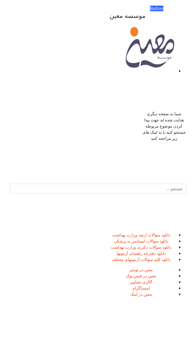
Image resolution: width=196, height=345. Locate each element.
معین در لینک (141, 294)
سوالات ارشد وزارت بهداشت (136, 235)
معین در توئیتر (141, 269)
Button (156, 8)
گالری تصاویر (141, 282)
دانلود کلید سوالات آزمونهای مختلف (141, 259)
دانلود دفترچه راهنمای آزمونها (141, 253)
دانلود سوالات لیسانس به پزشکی (141, 241)
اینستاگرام (141, 288)
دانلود (165, 235)
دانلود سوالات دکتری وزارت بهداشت (141, 247)
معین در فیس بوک (141, 276)
